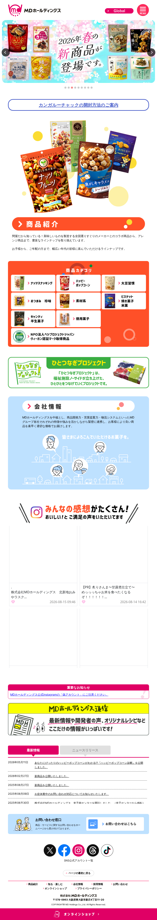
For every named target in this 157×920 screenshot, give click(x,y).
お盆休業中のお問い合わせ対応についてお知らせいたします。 (72, 794)
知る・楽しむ (55, 884)
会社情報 (78, 884)
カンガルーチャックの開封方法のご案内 (78, 104)
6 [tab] (82, 89)
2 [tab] (69, 89)
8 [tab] (88, 89)
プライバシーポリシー (89, 888)
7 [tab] (85, 89)
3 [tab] (72, 89)
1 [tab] (65, 89)
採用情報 (98, 884)
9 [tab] (92, 89)
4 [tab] (75, 89)
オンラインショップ (56, 888)
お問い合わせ (120, 884)
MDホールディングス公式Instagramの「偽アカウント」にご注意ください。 (59, 694)
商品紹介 (33, 884)
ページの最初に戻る (79, 873)
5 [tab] (79, 89)
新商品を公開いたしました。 (52, 776)
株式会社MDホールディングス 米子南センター (63, 803)
